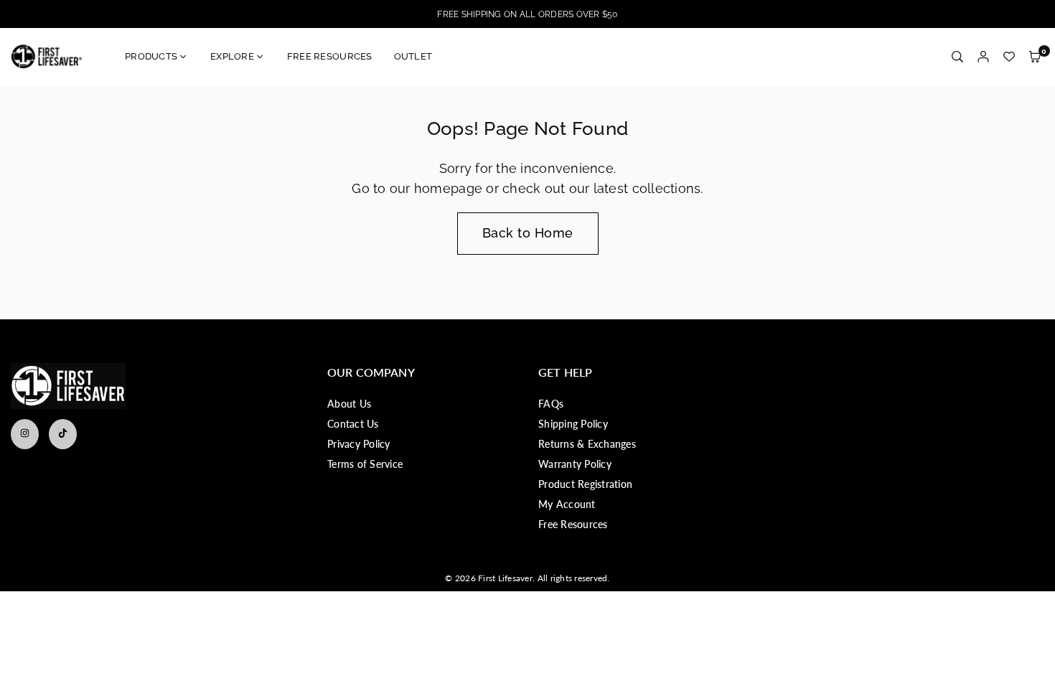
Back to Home (527, 232)
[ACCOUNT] (983, 57)
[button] (1035, 57)
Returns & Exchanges (587, 444)
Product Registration (585, 484)
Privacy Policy (358, 444)
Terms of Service (365, 464)
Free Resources (573, 524)
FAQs (550, 404)
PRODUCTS (151, 56)
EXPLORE (232, 56)
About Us (349, 404)
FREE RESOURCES (329, 56)
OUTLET (413, 56)
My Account (567, 504)
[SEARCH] (957, 57)
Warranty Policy (574, 464)
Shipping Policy (573, 424)
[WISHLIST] (1009, 57)
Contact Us (353, 424)
